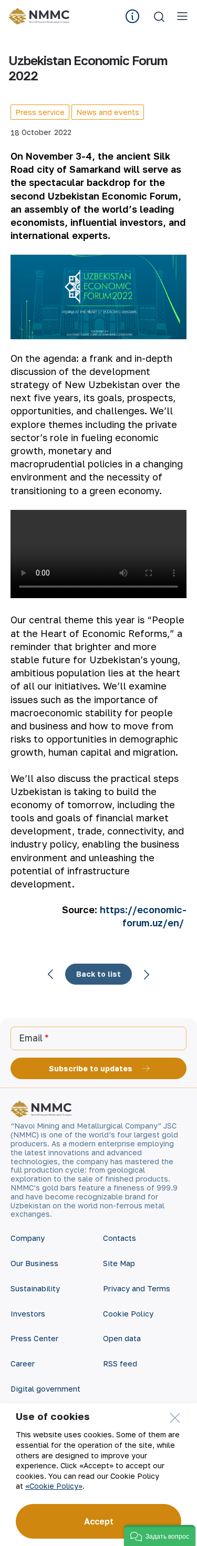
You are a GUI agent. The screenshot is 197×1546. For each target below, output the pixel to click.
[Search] (159, 16)
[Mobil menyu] (182, 16)
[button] (159, 1535)
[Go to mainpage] (40, 16)
